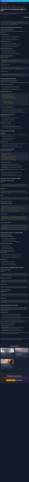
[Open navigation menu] (26, 3)
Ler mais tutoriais (19, 380)
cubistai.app (12, 325)
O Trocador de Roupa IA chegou (8, 0)
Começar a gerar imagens (10, 380)
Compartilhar (26, 17)
